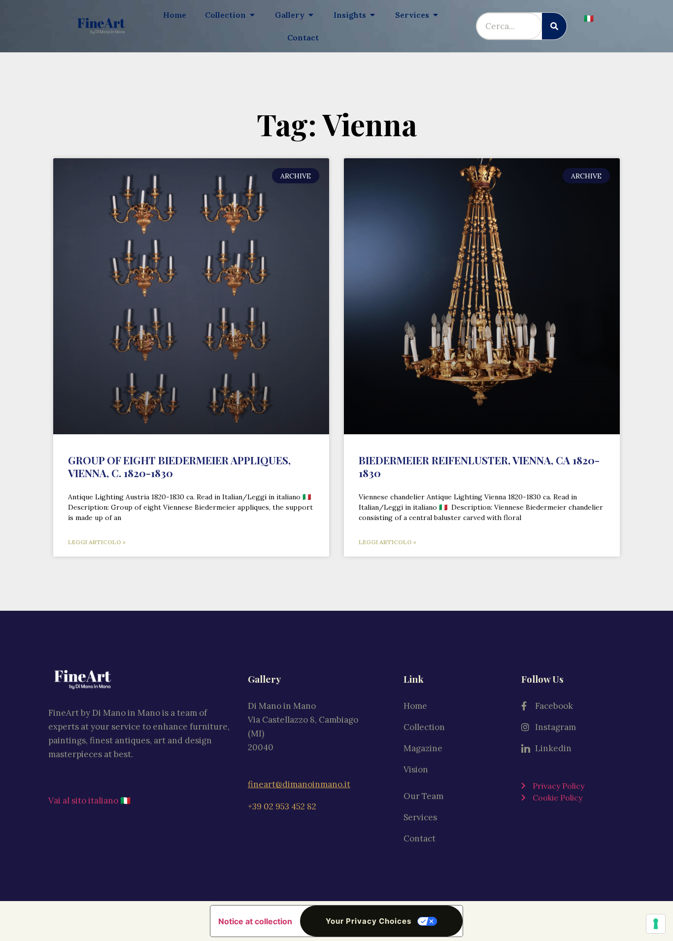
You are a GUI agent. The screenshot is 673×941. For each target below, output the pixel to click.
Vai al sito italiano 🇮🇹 (89, 800)
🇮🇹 (589, 18)
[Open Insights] (372, 15)
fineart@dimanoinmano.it (299, 784)
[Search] (554, 26)
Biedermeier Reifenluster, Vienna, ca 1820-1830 (479, 466)
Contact (420, 838)
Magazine (423, 748)
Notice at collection (255, 921)
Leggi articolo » (97, 542)
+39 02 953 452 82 (282, 806)
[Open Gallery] (311, 15)
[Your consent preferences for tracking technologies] (655, 923)
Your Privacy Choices (368, 921)
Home (415, 705)
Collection (424, 727)
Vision (416, 769)
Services (420, 817)
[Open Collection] (252, 15)
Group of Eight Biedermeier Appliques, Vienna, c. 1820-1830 (179, 466)
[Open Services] (435, 15)
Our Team (423, 796)
